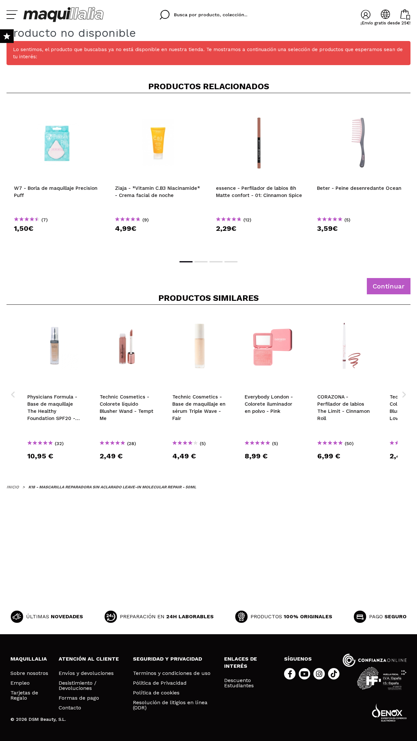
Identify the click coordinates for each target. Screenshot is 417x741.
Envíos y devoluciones (86, 673)
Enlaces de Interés (240, 662)
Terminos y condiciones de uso (171, 673)
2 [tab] (201, 261)
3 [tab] (216, 261)
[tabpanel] (57, 176)
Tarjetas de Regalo (24, 695)
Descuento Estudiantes (239, 683)
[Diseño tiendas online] (389, 712)
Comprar (57, 240)
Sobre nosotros (29, 673)
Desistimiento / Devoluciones (77, 685)
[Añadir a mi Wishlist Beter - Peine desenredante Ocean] (360, 108)
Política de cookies (156, 692)
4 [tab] (230, 261)
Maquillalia (28, 659)
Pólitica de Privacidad (160, 683)
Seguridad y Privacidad (167, 659)
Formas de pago (79, 698)
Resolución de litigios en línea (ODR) (170, 705)
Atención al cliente (89, 659)
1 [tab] (186, 261)
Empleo (20, 683)
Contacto (70, 707)
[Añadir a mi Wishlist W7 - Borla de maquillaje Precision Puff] (57, 108)
